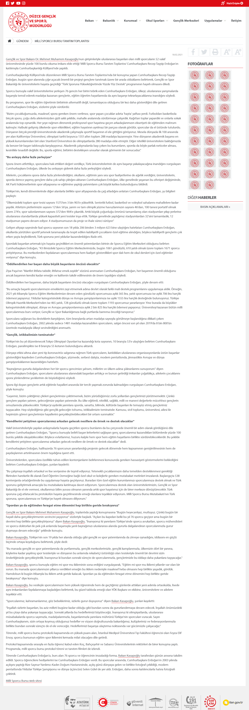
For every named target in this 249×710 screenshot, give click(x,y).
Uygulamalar (213, 20)
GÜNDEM (22, 41)
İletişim (236, 20)
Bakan (89, 20)
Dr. (37, 59)
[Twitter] (13, 3)
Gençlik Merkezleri (186, 20)
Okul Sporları (155, 20)
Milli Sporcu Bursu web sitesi (24, 681)
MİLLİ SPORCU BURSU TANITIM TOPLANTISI (62, 41)
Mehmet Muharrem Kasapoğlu (59, 59)
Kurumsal (130, 20)
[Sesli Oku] (224, 3)
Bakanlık (109, 20)
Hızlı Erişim (233, 3)
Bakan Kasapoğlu (74, 521)
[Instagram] (24, 3)
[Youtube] (19, 3)
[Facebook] (8, 3)
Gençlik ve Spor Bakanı (20, 59)
